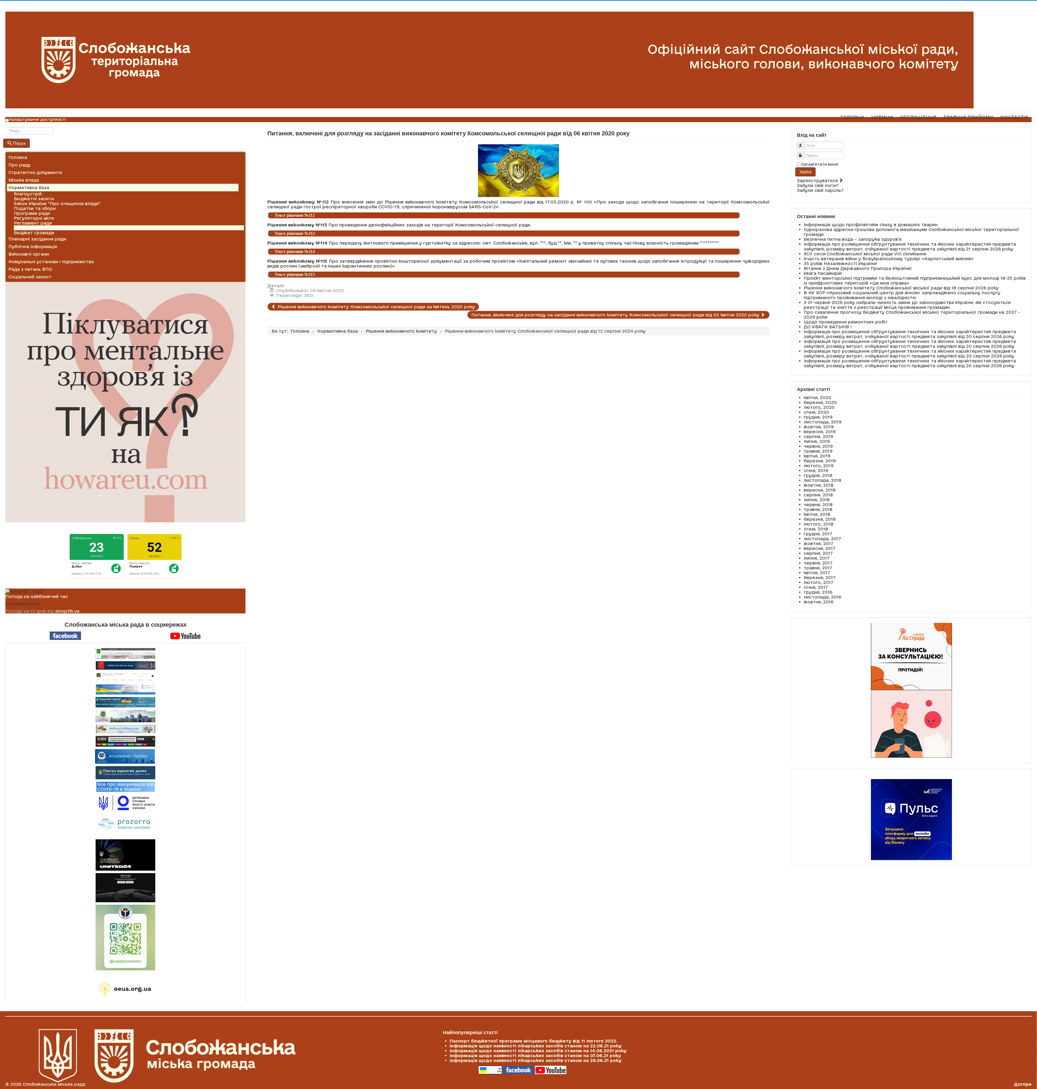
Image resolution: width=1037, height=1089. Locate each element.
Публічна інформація (32, 246)
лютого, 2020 (819, 407)
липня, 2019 (817, 441)
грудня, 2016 (818, 592)
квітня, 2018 (817, 514)
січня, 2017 (816, 587)
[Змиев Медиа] (125, 741)
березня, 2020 (820, 402)
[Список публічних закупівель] (125, 824)
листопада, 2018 (822, 480)
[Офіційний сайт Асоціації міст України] (125, 755)
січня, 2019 (816, 470)
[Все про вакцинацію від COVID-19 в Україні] (125, 786)
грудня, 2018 (818, 475)
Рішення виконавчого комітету (49, 227)
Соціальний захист (30, 276)
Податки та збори (35, 208)
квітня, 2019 (817, 455)
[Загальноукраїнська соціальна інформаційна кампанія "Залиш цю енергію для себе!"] (125, 989)
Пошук (19, 143)
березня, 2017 (820, 577)
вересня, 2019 (820, 431)
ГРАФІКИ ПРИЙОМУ (968, 117)
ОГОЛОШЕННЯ (918, 117)
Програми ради (32, 213)
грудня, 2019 (818, 417)
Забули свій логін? (818, 185)
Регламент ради (33, 223)
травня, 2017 (818, 567)
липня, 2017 (817, 558)
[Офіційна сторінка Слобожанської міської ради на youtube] (185, 635)
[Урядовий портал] (125, 702)
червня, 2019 (818, 446)
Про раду (19, 164)
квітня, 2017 (817, 572)
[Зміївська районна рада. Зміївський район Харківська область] (125, 729)
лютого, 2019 (819, 465)
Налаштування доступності (37, 119)
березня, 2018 (820, 519)
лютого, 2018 (818, 524)
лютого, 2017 (818, 582)
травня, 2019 (818, 451)
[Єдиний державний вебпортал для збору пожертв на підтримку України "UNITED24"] (125, 855)
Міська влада (23, 180)
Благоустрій (28, 193)
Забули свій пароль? (820, 190)
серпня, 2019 (818, 436)
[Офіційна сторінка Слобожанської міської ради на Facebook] (65, 635)
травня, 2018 (818, 509)
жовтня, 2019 (819, 426)
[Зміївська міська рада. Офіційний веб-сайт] (125, 665)
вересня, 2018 (820, 489)
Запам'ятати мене (819, 164)
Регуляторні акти (34, 218)
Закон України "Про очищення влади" (57, 203)
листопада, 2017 (822, 538)
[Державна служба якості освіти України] (125, 802)
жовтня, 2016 (818, 601)
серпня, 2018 (818, 494)
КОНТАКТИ (1014, 117)
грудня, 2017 (818, 533)
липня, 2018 (817, 499)
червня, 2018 (818, 504)
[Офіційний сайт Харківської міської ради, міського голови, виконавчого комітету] (125, 653)
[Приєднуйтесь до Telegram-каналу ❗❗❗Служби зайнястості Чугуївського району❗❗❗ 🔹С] (125, 937)
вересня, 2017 (820, 548)
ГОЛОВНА (852, 117)
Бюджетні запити (34, 198)
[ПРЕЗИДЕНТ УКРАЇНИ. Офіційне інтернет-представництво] (125, 677)
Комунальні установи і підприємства (51, 261)
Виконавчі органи (28, 254)
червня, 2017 (818, 562)
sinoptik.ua (67, 611)
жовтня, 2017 (818, 543)
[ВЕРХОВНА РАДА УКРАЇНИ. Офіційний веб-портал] (125, 689)
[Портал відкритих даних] (125, 772)
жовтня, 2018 (818, 485)
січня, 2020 (816, 412)
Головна (17, 157)
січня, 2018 (816, 528)
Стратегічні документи (35, 172)
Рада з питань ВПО (30, 269)
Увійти (805, 172)
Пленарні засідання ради (37, 238)
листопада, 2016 (822, 596)
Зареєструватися (818, 180)
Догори (1023, 1084)
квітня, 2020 (817, 397)
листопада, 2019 (822, 421)
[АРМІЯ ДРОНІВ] (125, 887)
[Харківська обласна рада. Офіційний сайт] (125, 716)
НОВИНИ (882, 117)
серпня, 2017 (818, 553)
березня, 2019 (820, 460)
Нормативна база (28, 187)
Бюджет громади (34, 232)
